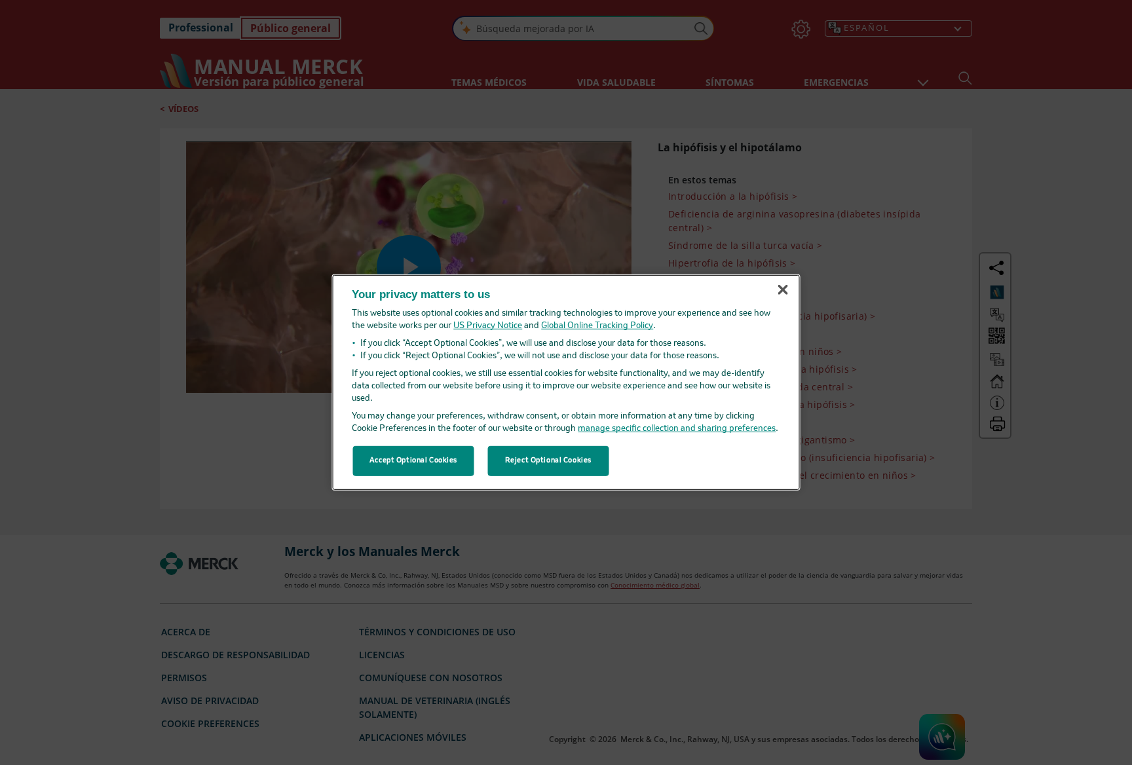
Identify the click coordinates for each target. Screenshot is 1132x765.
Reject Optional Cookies (548, 460)
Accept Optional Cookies (413, 460)
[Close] (782, 289)
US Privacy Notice (487, 326)
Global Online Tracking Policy (597, 326)
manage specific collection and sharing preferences (677, 428)
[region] (566, 382)
